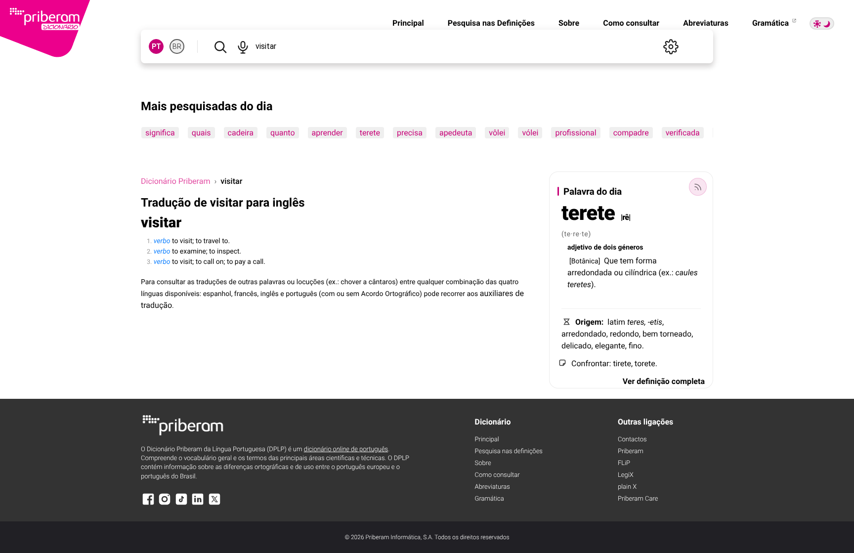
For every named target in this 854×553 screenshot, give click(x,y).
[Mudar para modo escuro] (822, 23)
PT (156, 46)
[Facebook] (148, 504)
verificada (683, 132)
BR (176, 46)
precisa (410, 132)
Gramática (771, 23)
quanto (282, 132)
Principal (408, 23)
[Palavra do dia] (698, 187)
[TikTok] (181, 504)
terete (370, 132)
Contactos (632, 439)
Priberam (630, 451)
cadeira (241, 132)
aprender (327, 132)
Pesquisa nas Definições (491, 23)
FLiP (624, 463)
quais (201, 132)
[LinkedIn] (197, 504)
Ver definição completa (664, 381)
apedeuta (455, 132)
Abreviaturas (705, 23)
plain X (627, 487)
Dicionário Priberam (175, 181)
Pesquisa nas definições (509, 451)
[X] (214, 504)
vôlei (497, 132)
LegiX (626, 475)
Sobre (568, 23)
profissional (575, 132)
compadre (631, 132)
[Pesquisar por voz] (242, 46)
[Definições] (671, 46)
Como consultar (631, 23)
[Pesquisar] (220, 46)
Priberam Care (638, 499)
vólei (530, 132)
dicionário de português (346, 449)
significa (160, 132)
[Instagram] (164, 504)
